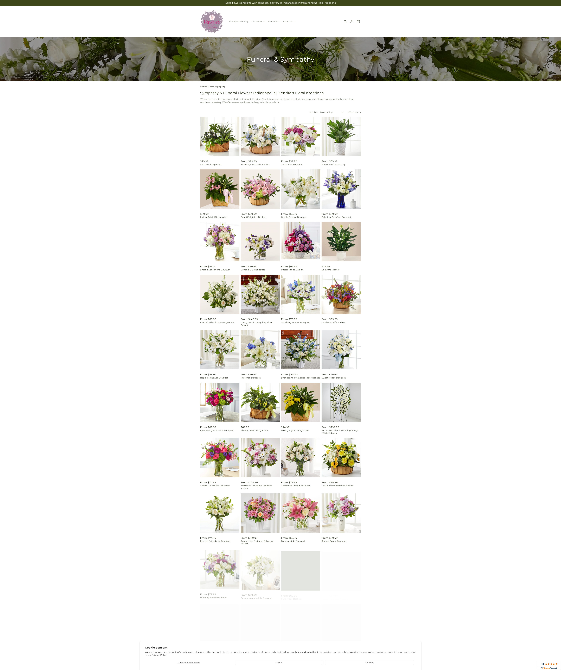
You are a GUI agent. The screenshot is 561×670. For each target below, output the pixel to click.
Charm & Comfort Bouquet (215, 485)
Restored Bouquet (251, 377)
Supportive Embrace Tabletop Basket (257, 542)
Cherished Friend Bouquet (295, 485)
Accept (279, 662)
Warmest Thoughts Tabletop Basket (256, 487)
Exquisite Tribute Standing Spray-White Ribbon (340, 431)
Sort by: (313, 112)
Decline (369, 662)
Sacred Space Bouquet (334, 541)
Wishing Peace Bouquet (213, 596)
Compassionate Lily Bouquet (256, 596)
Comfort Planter (331, 269)
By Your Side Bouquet (293, 541)
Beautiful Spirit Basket (253, 217)
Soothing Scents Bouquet (295, 322)
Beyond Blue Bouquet (253, 269)
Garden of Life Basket (333, 322)
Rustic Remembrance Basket (337, 485)
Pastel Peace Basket (292, 269)
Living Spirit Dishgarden (213, 217)
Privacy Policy (159, 655)
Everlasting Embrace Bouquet (216, 430)
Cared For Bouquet (291, 164)
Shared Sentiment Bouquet (215, 269)
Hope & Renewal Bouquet (214, 377)
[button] (258, 21)
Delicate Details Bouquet (335, 596)
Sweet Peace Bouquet (334, 377)
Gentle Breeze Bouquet (294, 217)
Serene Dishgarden (210, 164)
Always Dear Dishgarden (254, 430)
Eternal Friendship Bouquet (215, 541)
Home (203, 87)
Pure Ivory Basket (291, 596)
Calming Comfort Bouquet (336, 217)
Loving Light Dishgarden (295, 430)
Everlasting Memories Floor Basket (300, 377)
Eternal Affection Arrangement (217, 322)
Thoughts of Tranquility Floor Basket (257, 323)
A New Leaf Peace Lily (334, 164)
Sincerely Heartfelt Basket (255, 164)
